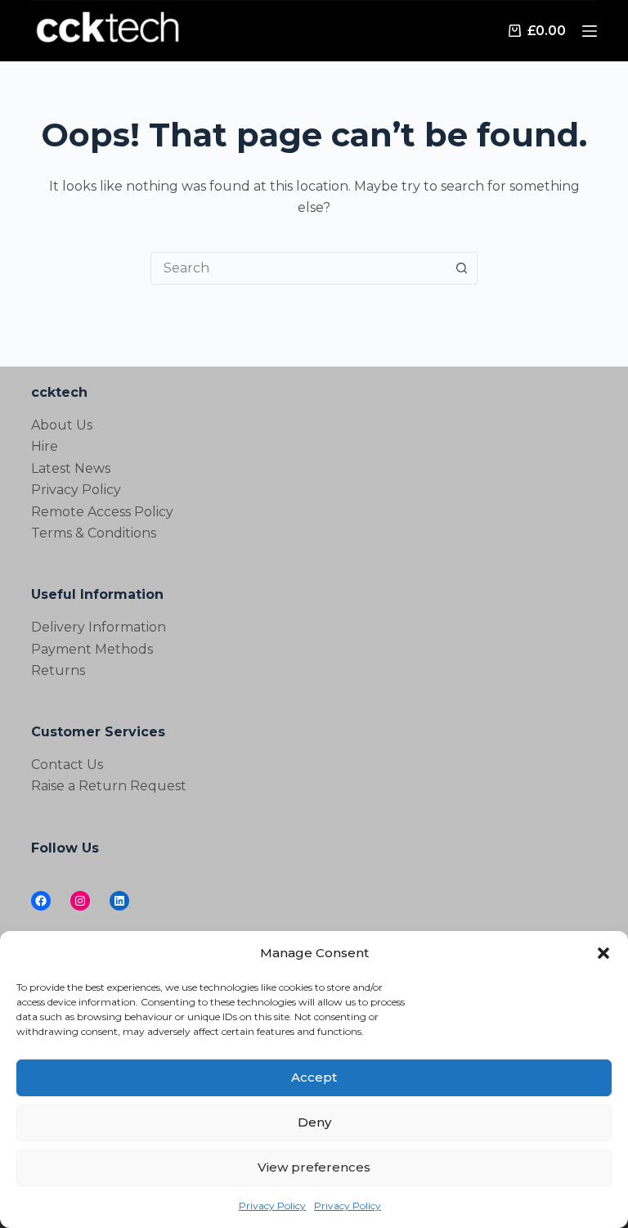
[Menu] (589, 31)
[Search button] (461, 268)
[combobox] (298, 268)
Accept (314, 1077)
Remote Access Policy (102, 512)
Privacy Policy (272, 1205)
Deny (314, 1122)
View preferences (314, 1167)
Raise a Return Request (108, 786)
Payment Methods (92, 649)
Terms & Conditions (93, 533)
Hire (44, 446)
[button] (603, 953)
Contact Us (67, 764)
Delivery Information (98, 627)
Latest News (70, 468)
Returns (58, 670)
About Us (61, 425)
